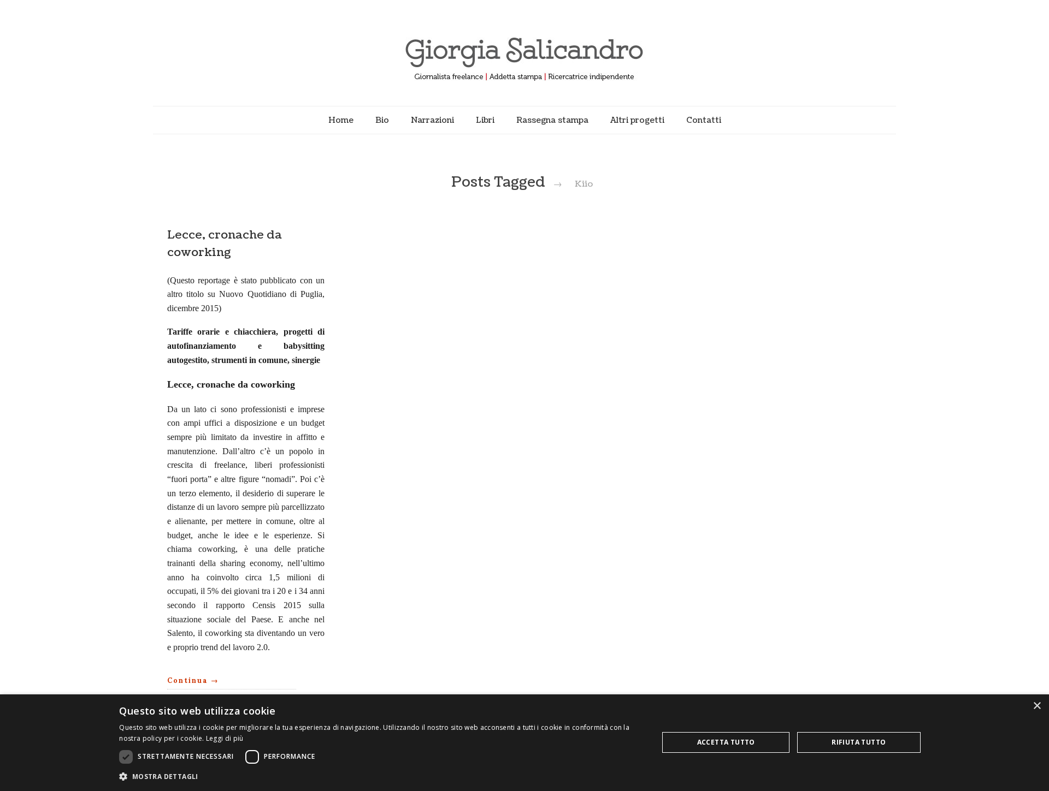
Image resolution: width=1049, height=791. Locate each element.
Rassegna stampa (552, 120)
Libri (485, 120)
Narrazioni (432, 120)
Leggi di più (225, 738)
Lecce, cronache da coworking (224, 243)
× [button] (1037, 706)
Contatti (703, 120)
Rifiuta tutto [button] (859, 742)
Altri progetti (637, 120)
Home (340, 120)
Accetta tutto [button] (726, 742)
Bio (382, 120)
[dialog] (524, 742)
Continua (193, 680)
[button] (381, 776)
